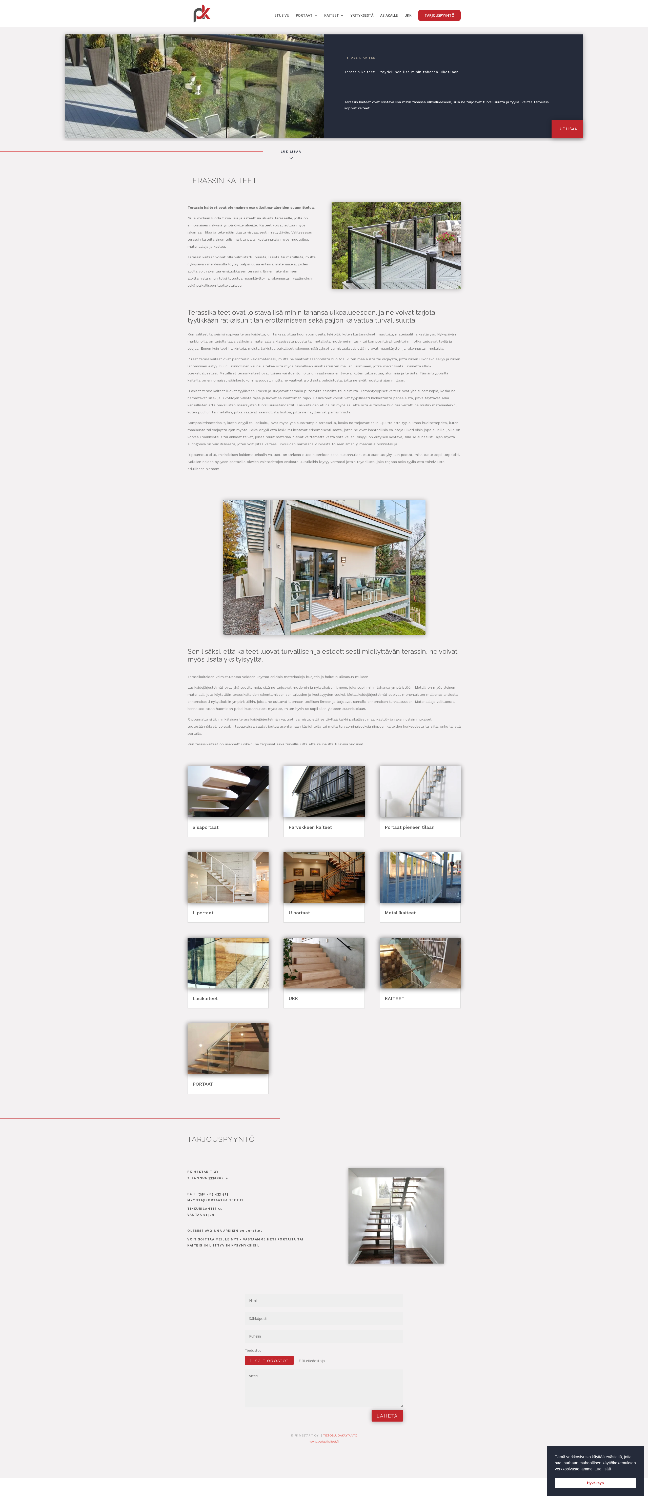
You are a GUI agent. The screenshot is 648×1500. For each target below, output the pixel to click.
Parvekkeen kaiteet (310, 827)
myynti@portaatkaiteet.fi (215, 1200)
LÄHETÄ (387, 1416)
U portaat (299, 912)
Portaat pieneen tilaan (409, 827)
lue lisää (567, 129)
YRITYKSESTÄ (362, 16)
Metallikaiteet (400, 912)
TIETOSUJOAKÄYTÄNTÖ (340, 1435)
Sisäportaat (205, 827)
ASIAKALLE (389, 16)
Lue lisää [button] (603, 1469)
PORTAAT (304, 16)
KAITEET (331, 16)
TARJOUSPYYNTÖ (439, 15)
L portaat (203, 912)
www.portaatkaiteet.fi (324, 1441)
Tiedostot (253, 1350)
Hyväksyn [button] (595, 1483)
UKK (408, 16)
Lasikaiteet (205, 998)
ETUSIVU (281, 16)
